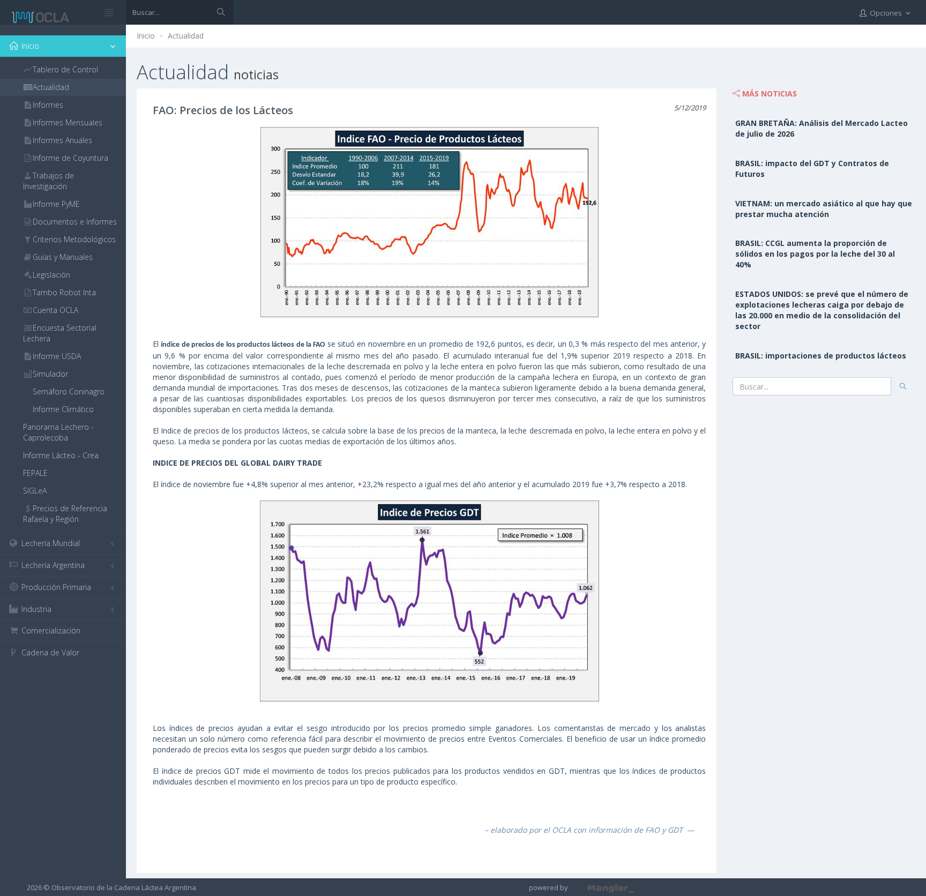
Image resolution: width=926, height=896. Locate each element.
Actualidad (186, 36)
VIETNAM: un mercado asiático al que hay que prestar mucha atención (823, 208)
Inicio (146, 36)
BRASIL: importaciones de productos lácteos (820, 355)
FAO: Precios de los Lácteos (223, 110)
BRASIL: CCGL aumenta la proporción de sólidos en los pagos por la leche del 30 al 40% (815, 254)
